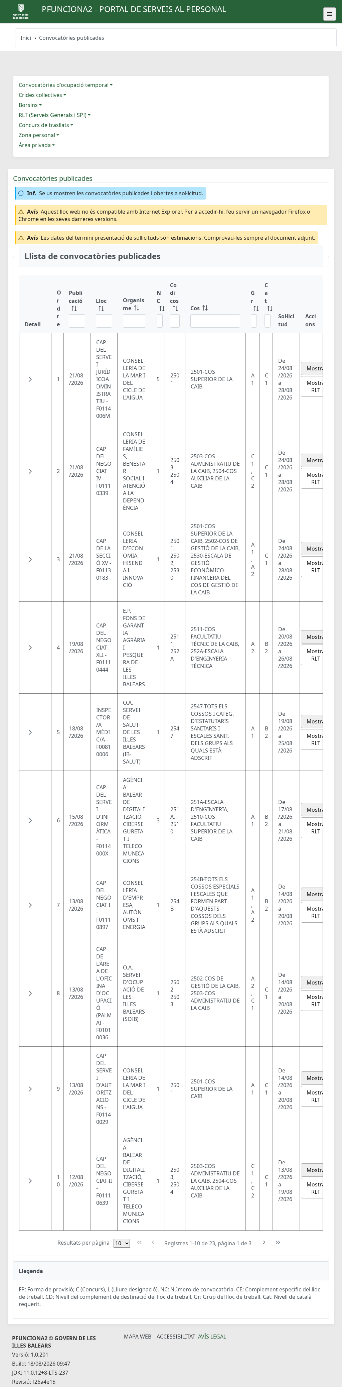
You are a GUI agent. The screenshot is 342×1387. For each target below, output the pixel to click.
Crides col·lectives (40, 95)
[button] (30, 379)
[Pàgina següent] (264, 1242)
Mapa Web (137, 1336)
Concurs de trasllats (44, 125)
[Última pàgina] (278, 1242)
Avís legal (212, 1336)
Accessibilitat (176, 1336)
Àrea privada (35, 145)
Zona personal (37, 135)
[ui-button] (329, 14)
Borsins (28, 105)
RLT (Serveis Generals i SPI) (53, 115)
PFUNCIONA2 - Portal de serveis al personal (134, 8)
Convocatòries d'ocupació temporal (64, 85)
